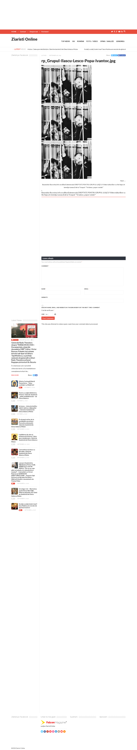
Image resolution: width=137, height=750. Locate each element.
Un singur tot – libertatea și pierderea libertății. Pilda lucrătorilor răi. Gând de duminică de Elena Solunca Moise (24, 492)
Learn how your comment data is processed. (83, 324)
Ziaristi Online (24, 39)
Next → (123, 181)
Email (86, 289)
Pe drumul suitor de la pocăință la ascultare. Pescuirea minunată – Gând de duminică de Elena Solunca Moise (22, 423)
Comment (45, 266)
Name (43, 289)
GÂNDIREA (120, 41)
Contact (23, 32)
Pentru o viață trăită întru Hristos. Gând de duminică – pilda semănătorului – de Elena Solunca (28, 395)
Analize (16, 340)
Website (44, 297)
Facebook (122, 55)
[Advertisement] (68, 14)
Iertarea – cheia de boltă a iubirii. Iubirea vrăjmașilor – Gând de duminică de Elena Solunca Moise (28, 408)
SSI (73, 41)
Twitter (115, 55)
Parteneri (45, 32)
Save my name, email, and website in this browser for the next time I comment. (70, 307)
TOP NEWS (65, 41)
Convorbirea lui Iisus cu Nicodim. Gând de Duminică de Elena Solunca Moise (27, 452)
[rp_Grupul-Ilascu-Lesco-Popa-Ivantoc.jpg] (66, 102)
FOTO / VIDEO (92, 41)
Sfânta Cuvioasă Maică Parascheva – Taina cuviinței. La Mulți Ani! (27, 383)
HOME (13, 32)
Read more (15, 375)
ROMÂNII (80, 41)
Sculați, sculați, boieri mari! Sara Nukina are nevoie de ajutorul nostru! (103, 49)
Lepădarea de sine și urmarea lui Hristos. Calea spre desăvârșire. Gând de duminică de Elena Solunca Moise (37, 49)
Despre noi (34, 32)
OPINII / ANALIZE (107, 41)
